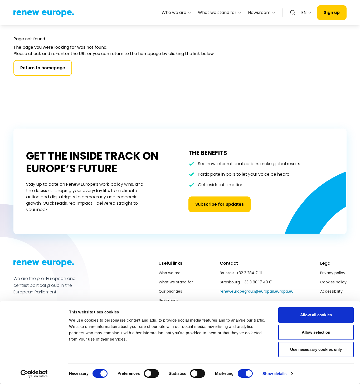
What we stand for (217, 12)
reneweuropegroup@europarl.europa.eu (257, 291)
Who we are (174, 12)
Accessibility (331, 291)
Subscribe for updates (219, 204)
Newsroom (259, 12)
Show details (274, 373)
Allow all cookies (316, 315)
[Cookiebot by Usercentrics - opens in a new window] (34, 374)
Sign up (332, 12)
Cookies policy (333, 282)
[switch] (151, 373)
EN (304, 12)
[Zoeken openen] (293, 12)
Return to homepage (42, 68)
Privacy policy (332, 272)
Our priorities (170, 291)
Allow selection (316, 332)
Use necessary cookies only (316, 349)
